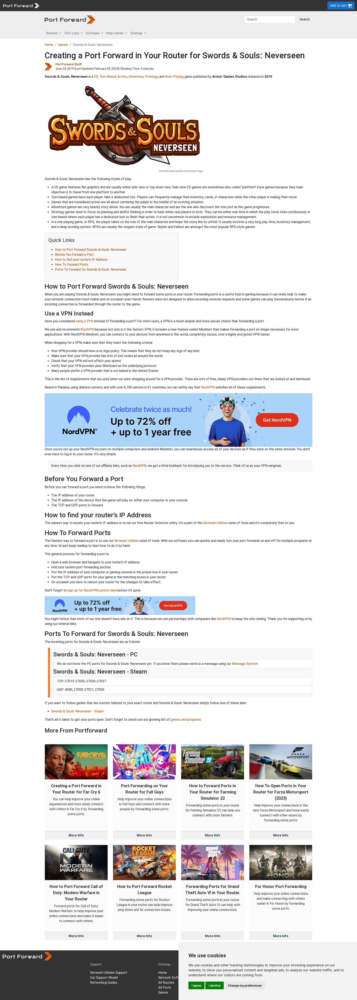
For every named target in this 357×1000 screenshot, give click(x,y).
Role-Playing (174, 77)
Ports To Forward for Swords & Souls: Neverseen (90, 269)
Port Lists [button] (72, 33)
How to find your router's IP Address (81, 260)
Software (91, 5)
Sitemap (128, 5)
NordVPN (87, 329)
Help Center (110, 5)
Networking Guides (103, 982)
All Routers (166, 982)
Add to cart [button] (339, 5)
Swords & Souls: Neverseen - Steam (77, 711)
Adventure (136, 77)
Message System (245, 664)
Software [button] (93, 33)
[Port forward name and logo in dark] (70, 19)
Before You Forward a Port (74, 255)
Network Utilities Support (108, 973)
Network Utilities (215, 523)
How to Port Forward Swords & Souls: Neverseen (90, 250)
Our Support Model (104, 978)
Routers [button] (52, 33)
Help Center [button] (115, 33)
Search (305, 19)
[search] (139, 5)
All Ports (164, 987)
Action (122, 77)
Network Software (172, 978)
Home (49, 45)
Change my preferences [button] (245, 985)
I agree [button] (196, 985)
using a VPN (84, 321)
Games (63, 45)
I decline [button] (214, 985)
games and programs (186, 720)
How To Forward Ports (71, 264)
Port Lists (73, 5)
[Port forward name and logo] (20, 5)
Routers (57, 5)
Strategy (151, 77)
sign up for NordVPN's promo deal (92, 590)
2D (96, 77)
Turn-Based (107, 77)
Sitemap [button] (136, 33)
